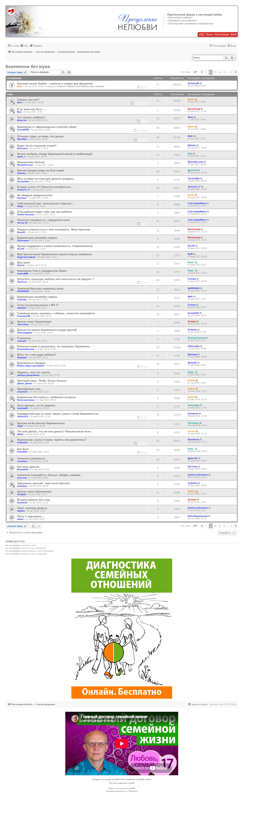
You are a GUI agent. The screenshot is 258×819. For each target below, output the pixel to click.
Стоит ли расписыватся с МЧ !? (37, 305)
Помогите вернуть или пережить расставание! (80, 86)
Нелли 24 (22, 223)
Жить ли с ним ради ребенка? (36, 354)
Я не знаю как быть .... (32, 109)
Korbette (192, 329)
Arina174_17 (23, 189)
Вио (19, 112)
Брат (19, 86)
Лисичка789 (23, 316)
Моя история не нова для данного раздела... (46, 178)
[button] (195, 72)
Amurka (21, 173)
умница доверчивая (28, 375)
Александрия (24, 332)
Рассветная (194, 109)
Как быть (23, 449)
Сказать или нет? (28, 99)
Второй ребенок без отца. (34, 499)
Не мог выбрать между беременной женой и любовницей (54, 153)
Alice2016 (22, 452)
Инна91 (21, 232)
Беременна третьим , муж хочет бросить (43, 483)
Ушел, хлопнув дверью (32, 508)
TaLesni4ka (23, 181)
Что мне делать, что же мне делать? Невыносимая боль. (54, 431)
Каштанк (21, 198)
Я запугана (24, 338)
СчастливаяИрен (197, 203)
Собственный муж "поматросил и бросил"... (46, 203)
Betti (19, 102)
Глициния (193, 413)
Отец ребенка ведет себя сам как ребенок (44, 211)
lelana (20, 519)
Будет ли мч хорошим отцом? (36, 145)
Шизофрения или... (29, 388)
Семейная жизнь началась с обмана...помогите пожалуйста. (56, 313)
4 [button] (219, 72)
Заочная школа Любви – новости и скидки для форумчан (55, 83)
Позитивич (23, 240)
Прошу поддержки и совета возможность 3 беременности (55, 246)
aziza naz (22, 478)
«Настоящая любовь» (179, 17)
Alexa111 (192, 362)
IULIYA (20, 249)
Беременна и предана (31, 362)
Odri (190, 153)
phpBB (115, 779)
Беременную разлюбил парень (37, 237)
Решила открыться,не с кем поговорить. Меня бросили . (54, 229)
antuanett (22, 391)
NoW (190, 254)
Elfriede (192, 145)
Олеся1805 (23, 129)
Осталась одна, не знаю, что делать (40, 136)
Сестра (191, 431)
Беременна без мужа (28, 66)
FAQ (201, 34)
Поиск (209, 34)
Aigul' (20, 426)
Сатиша (192, 279)
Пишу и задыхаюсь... (30, 516)
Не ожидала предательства (34, 195)
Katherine (22, 442)
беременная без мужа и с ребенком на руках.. (47, 397)
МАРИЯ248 (23, 291)
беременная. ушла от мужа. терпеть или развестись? (51, 439)
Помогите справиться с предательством (43, 220)
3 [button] (215, 72)
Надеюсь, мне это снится (33, 372)
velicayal (21, 341)
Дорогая (21, 120)
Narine (191, 99)
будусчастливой (26, 257)
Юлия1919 (22, 469)
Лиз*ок (21, 265)
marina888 (22, 273)
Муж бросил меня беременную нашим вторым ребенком (54, 254)
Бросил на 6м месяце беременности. (41, 423)
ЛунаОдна (193, 423)
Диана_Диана (24, 383)
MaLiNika (22, 139)
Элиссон (22, 282)
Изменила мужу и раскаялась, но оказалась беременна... (54, 346)
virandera (22, 486)
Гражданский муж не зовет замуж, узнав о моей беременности (57, 413)
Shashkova (193, 439)
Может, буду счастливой (30, 365)
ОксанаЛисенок (26, 349)
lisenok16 (22, 502)
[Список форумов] (26, 21)
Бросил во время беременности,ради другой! (47, 329)
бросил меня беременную (34, 321)
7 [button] (231, 72)
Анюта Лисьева (25, 214)
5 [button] (224, 72)
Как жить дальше (28, 466)
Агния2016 (193, 313)
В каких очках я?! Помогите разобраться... (45, 186)
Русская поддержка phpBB (122, 783)
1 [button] (206, 72)
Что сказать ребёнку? (31, 117)
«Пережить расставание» (182, 20)
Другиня (192, 170)
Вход (233, 34)
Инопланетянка (25, 400)
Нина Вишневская (198, 516)
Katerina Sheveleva (198, 475)
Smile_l (21, 156)
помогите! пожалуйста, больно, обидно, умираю (48, 475)
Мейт (190, 136)
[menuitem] (24, 45)
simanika (22, 299)
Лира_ (191, 262)
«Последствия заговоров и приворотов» (190, 23)
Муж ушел (23, 262)
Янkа (190, 117)
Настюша (193, 466)
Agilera (21, 511)
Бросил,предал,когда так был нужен (40, 170)
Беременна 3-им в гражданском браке (42, 270)
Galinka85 (22, 408)
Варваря (22, 357)
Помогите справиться (31, 458)
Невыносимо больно (31, 162)
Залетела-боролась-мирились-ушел (40, 288)
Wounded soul (25, 165)
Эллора (192, 321)
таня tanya (22, 324)
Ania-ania (22, 148)
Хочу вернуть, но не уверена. (36, 405)
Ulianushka (194, 346)
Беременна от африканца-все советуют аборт (47, 126)
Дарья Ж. (193, 458)
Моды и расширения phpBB (121, 788)
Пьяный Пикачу (196, 338)
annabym (22, 461)
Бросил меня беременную (34, 491)
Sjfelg (20, 434)
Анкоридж (193, 405)
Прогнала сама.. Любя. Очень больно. (42, 380)
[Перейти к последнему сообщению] (201, 83)
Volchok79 (22, 416)
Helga (20, 206)
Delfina (191, 380)
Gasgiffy (21, 494)
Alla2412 (21, 308)
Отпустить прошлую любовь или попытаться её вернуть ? (55, 279)
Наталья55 (193, 83)
